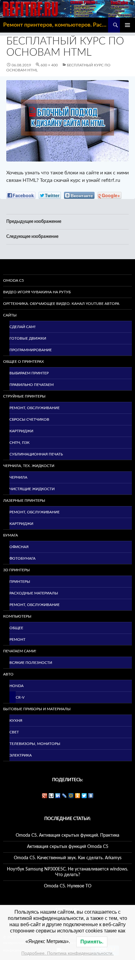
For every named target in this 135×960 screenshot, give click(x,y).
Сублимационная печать (36, 454)
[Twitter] (84, 796)
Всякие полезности (30, 663)
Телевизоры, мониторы (34, 744)
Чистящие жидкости (32, 489)
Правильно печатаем (31, 385)
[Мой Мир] (71, 796)
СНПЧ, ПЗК (19, 442)
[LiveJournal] (64, 796)
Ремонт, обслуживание (34, 408)
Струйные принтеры (24, 396)
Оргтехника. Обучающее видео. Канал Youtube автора (61, 303)
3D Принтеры (16, 570)
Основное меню (127, 25)
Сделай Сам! (22, 327)
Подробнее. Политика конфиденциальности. (67, 953)
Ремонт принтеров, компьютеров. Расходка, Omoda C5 (55, 25)
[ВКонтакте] (91, 796)
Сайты (10, 315)
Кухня (15, 720)
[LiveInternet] (51, 796)
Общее (16, 628)
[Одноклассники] (77, 796)
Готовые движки (27, 338)
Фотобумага (22, 558)
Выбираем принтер (29, 373)
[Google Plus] (44, 796)
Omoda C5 (13, 280)
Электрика (20, 755)
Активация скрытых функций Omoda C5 (67, 846)
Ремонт (17, 639)
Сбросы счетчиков (29, 419)
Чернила (18, 477)
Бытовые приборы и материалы (37, 709)
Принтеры (19, 581)
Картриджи (21, 431)
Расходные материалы (33, 593)
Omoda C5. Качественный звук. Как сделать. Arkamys (68, 858)
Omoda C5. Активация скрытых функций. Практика (67, 835)
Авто (8, 674)
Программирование (30, 350)
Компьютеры (17, 616)
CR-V (20, 697)
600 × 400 (49, 65)
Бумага (10, 535)
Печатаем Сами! (19, 651)
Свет (14, 732)
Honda (16, 686)
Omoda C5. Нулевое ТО (67, 886)
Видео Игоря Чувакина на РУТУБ (37, 292)
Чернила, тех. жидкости (28, 466)
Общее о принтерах (23, 361)
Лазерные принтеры (24, 500)
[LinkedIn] (58, 796)
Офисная (19, 547)
